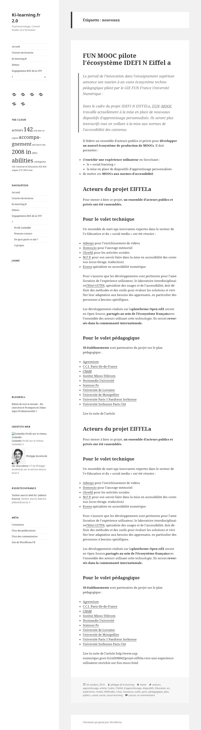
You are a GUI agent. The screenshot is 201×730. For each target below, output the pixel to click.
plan (166, 691)
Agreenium (91, 362)
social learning (114, 695)
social (102, 695)
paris (144, 691)
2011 (34, 153)
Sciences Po (91, 385)
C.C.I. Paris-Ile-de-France (100, 366)
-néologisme (40, 161)
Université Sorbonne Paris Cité (104, 404)
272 (21, 170)
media (99, 691)
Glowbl (88, 252)
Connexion (18, 524)
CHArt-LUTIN (95, 285)
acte (30, 170)
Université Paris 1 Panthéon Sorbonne (110, 399)
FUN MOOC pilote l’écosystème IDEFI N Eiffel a (127, 59)
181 (44, 144)
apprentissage (91, 688)
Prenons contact (23, 233)
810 (38, 144)
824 (44, 166)
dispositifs (148, 688)
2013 (25, 170)
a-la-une (38, 130)
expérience (89, 691)
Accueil (16, 46)
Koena (87, 267)
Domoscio (90, 248)
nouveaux (128, 691)
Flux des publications (24, 530)
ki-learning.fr (19, 58)
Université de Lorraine (99, 390)
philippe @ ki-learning (122, 684)
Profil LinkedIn (22, 227)
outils (138, 691)
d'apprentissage (133, 688)
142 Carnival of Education (25, 166)
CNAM (119, 688)
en (168, 688)
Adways (88, 243)
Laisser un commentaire (141, 695)
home (143, 684)
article (103, 688)
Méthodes (109, 691)
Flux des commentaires (24, 536)
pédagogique (155, 691)
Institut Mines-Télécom (99, 376)
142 (28, 129)
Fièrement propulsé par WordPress (102, 722)
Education (160, 688)
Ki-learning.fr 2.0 (26, 18)
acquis (15, 170)
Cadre (111, 688)
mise (119, 691)
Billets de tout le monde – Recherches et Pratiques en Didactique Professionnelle (29, 407)
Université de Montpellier (101, 395)
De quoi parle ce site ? (26, 239)
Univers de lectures (22, 52)
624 (40, 166)
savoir (95, 695)
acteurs (17, 130)
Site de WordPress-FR (23, 542)
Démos (15, 64)
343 (34, 144)
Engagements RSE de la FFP (27, 71)
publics (86, 695)
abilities (22, 160)
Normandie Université (98, 380)
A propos (19, 245)
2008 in (21, 152)
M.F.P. (87, 257)
